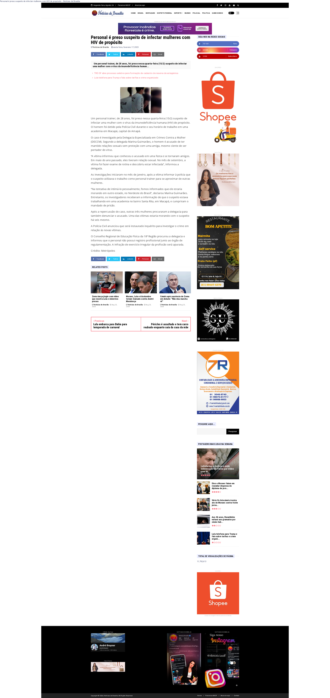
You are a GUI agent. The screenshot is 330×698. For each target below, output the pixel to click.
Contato (236, 695)
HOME (133, 13)
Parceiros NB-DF (124, 5)
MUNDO (188, 13)
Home (199, 695)
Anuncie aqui (140, 5)
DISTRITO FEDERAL (164, 13)
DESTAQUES (150, 13)
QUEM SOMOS (217, 13)
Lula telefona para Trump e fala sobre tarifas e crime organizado (126, 77)
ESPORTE (177, 13)
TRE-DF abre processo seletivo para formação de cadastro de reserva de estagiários (136, 73)
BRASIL (140, 13)
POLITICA (206, 13)
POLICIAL (196, 13)
